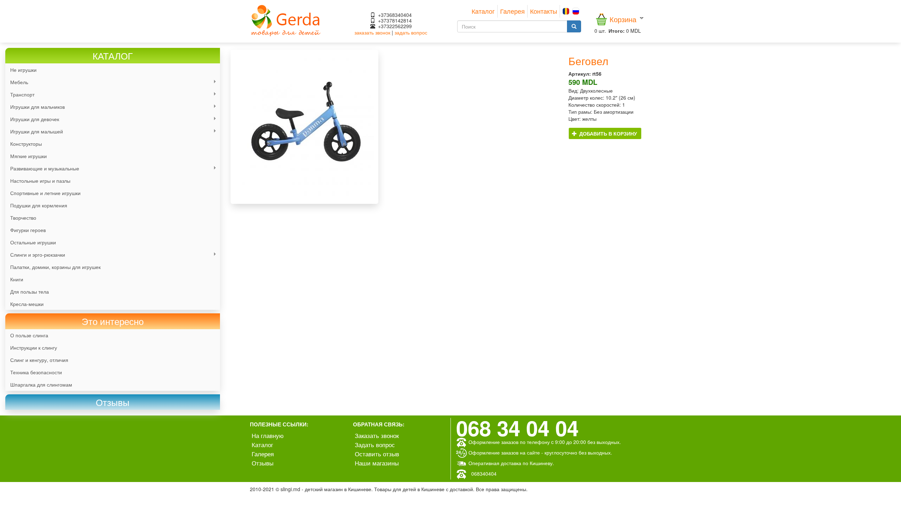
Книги (16, 279)
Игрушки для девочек (32, 119)
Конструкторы (26, 143)
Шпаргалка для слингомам (41, 384)
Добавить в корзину (607, 133)
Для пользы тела (29, 291)
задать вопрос (411, 32)
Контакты (543, 10)
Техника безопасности (36, 372)
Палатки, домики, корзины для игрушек (55, 266)
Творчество (23, 217)
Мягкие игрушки (28, 155)
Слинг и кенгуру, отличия (39, 359)
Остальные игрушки (33, 242)
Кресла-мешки (27, 303)
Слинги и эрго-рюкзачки (35, 254)
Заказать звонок (377, 435)
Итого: (617, 30)
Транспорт (19, 94)
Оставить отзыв (377, 453)
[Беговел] (394, 127)
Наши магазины (377, 462)
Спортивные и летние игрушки (45, 192)
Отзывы (262, 462)
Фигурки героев (28, 229)
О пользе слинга (29, 335)
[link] (112, 402)
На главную (268, 435)
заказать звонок (372, 32)
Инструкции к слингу (33, 347)
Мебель (16, 82)
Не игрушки (23, 69)
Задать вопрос (375, 444)
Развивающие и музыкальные (42, 168)
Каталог (483, 10)
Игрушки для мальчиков (35, 107)
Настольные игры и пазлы (40, 180)
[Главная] (286, 19)
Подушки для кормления (38, 205)
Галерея (512, 10)
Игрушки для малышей (34, 131)
